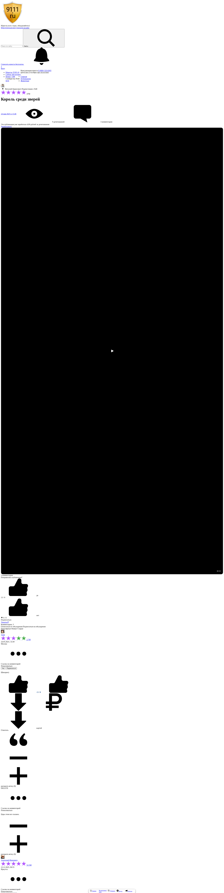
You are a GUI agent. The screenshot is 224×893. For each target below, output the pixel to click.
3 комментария (7, 575)
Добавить (112, 891)
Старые (20, 629)
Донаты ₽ (5, 622)
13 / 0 (3, 597)
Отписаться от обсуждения (11, 627)
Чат (3, 668)
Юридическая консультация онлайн (15, 28)
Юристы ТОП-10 (12, 72)
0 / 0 (5, 618)
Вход (3, 68)
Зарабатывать (6, 126)
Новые (14, 629)
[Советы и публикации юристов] (12, 24)
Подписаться (6, 620)
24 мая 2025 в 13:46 (8, 114)
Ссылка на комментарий (10, 664)
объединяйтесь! (24, 26)
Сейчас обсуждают (13, 75)
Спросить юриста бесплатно (12, 64)
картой (39, 728)
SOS (7, 81)
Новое (10, 77)
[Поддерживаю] (18, 692)
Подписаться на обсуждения (34, 627)
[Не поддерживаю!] (58, 692)
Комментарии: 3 (7, 624)
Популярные (6, 629)
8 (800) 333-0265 (44, 71)
